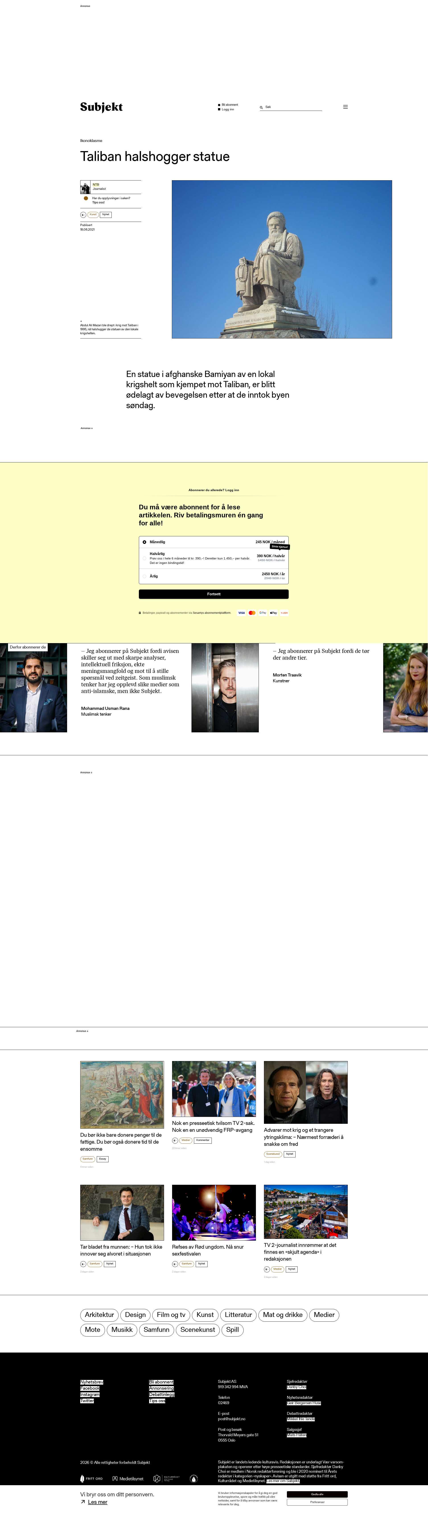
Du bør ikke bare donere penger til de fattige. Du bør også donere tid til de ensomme (121, 1142)
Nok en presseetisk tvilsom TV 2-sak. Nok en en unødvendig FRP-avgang (213, 1127)
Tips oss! (98, 202)
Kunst (93, 214)
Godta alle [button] (317, 1494)
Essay (102, 1159)
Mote (92, 1330)
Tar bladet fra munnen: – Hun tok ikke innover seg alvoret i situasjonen (121, 1251)
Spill (232, 1330)
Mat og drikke (283, 1315)
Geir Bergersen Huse (304, 1403)
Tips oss (157, 1401)
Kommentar (202, 1140)
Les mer (97, 1502)
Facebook (89, 1388)
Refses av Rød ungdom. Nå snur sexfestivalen (207, 1251)
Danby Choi (296, 1387)
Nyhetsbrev (91, 1382)
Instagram (90, 1394)
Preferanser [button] (317, 1502)
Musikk (122, 1330)
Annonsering (161, 1388)
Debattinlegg (162, 1394)
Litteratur (238, 1315)
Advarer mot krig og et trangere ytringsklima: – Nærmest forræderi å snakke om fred (304, 1137)
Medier (186, 1140)
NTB (96, 184)
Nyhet (105, 214)
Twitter (87, 1401)
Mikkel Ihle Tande (301, 1419)
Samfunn (88, 1159)
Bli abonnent (161, 1382)
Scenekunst (273, 1154)
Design (135, 1315)
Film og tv (171, 1315)
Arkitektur (99, 1315)
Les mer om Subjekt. (283, 1481)
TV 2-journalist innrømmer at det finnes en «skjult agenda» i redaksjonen (300, 1252)
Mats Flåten (297, 1435)
